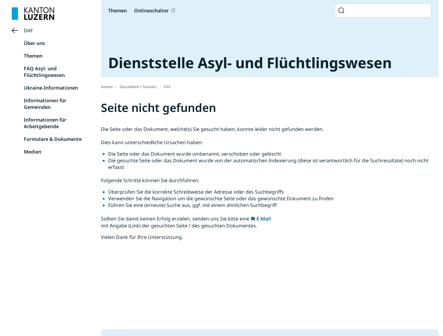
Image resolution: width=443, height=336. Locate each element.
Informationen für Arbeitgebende (45, 123)
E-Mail (263, 218)
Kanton (107, 86)
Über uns (34, 43)
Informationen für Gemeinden (45, 103)
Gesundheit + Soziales (138, 86)
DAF (28, 30)
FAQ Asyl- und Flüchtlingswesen (44, 71)
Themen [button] (117, 10)
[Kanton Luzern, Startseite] (33, 13)
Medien (32, 151)
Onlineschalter (151, 10)
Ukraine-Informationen (51, 87)
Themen (33, 55)
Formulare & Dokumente (53, 139)
